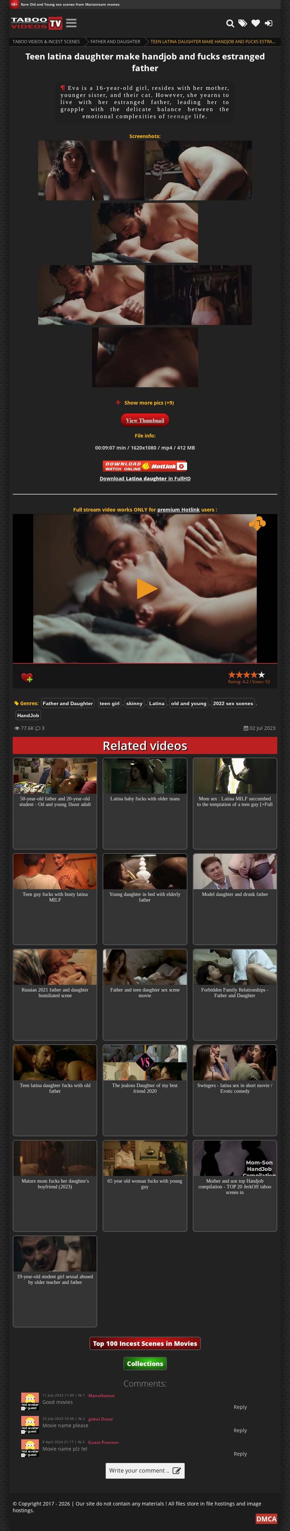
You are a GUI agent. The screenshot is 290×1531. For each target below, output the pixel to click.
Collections (145, 1363)
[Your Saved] (255, 23)
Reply (240, 1407)
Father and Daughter (115, 42)
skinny (134, 703)
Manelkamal (101, 1396)
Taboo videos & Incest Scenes (46, 42)
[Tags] (243, 23)
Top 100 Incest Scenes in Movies (145, 1343)
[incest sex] (35, 23)
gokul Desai (100, 1419)
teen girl (110, 703)
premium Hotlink (178, 509)
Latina (156, 703)
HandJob (28, 715)
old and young (189, 703)
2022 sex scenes (233, 703)
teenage (180, 116)
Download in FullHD (145, 478)
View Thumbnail (145, 420)
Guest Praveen (103, 1442)
